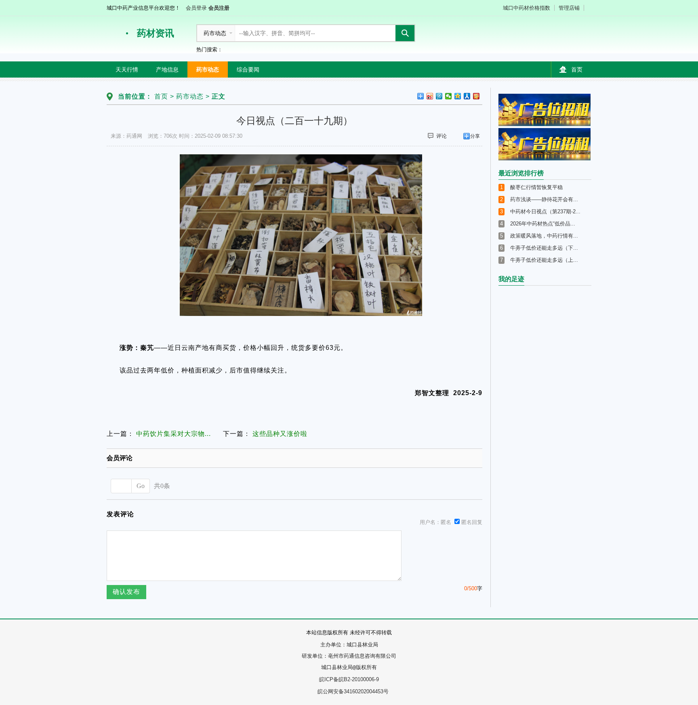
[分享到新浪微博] (430, 96)
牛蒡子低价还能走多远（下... (544, 248)
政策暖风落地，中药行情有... (544, 236)
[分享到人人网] (467, 96)
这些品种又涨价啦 (279, 433)
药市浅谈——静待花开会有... (544, 199)
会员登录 (196, 8)
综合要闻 (248, 69)
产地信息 (167, 69)
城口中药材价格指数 (526, 8)
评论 (441, 136)
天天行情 (127, 69)
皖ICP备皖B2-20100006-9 (349, 679)
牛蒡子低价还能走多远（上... (544, 260)
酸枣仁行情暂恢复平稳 (536, 187)
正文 (218, 96)
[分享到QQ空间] (457, 96)
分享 (475, 136)
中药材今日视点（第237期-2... (545, 211)
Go (141, 485)
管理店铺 (569, 8)
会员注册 (218, 8)
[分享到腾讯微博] (439, 96)
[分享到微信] (448, 96)
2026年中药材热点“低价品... (542, 224)
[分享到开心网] (476, 96)
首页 (576, 69)
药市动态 (207, 69)
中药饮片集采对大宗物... (173, 433)
